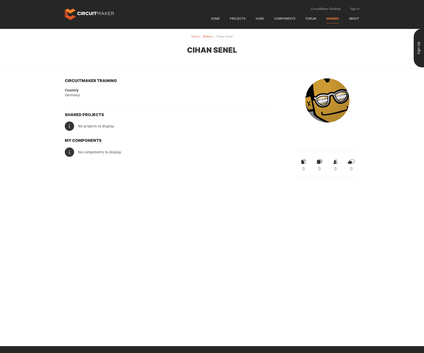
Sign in (354, 9)
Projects (238, 18)
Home (215, 18)
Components (284, 18)
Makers (332, 18)
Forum (310, 18)
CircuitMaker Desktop (326, 9)
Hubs (260, 18)
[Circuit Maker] (89, 14)
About (354, 18)
